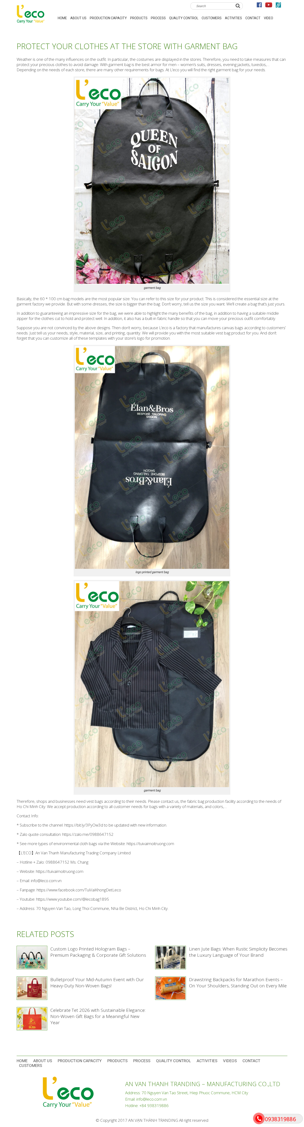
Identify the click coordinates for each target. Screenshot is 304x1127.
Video (268, 18)
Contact (253, 18)
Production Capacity (108, 18)
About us (78, 18)
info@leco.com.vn (151, 1099)
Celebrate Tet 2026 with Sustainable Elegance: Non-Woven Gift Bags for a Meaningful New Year (97, 1016)
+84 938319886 (154, 1105)
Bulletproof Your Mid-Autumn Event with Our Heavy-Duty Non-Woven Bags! (97, 982)
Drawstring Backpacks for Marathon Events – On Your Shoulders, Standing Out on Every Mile (238, 982)
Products (138, 18)
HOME (62, 18)
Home (22, 1060)
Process (158, 18)
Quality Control (183, 18)
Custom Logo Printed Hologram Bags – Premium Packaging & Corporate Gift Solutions (98, 952)
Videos (230, 1060)
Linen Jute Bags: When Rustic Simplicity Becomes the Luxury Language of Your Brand (238, 952)
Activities (233, 18)
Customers (212, 18)
